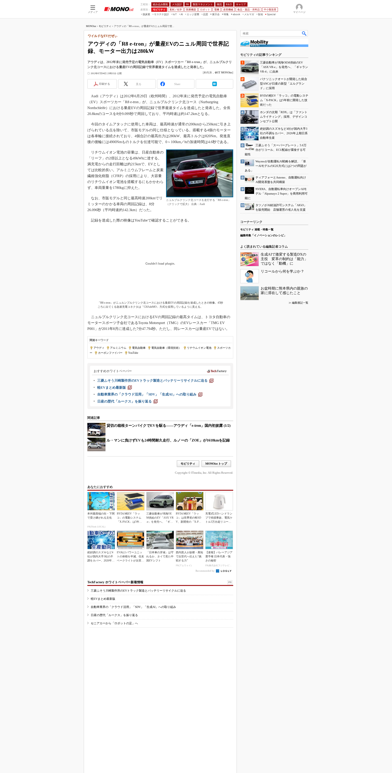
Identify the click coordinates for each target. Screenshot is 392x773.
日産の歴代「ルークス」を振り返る (114, 615)
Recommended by (205, 570)
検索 (304, 33)
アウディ (98, 347)
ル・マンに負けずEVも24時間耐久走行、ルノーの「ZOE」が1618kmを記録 (168, 440)
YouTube (133, 352)
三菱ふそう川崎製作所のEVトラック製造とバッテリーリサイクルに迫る (138, 590)
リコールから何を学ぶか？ (282, 271)
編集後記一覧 (300, 302)
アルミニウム (118, 347)
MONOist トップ (216, 463)
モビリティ (105, 26)
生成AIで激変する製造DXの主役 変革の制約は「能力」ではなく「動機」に (284, 258)
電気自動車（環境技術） (166, 347)
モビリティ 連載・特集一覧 (257, 229)
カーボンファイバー (110, 352)
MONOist (91, 26)
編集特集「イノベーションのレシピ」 (263, 235)
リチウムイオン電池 (199, 347)
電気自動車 (139, 347)
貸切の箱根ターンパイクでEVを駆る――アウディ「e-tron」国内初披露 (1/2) (168, 425)
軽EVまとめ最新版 (103, 598)
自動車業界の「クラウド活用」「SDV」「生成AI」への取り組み (133, 607)
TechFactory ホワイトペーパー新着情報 (115, 582)
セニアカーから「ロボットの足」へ (114, 623)
